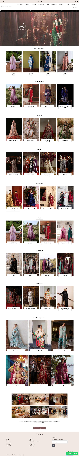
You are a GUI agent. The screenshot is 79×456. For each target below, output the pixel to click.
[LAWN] (14, 264)
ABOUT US (31, 438)
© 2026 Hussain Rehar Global (11, 454)
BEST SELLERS (74, 4)
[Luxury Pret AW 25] (48, 197)
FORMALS (34, 4)
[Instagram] (38, 434)
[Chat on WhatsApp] (72, 453)
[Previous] (6, 63)
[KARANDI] (65, 264)
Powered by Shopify (20, 454)
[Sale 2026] (62, 370)
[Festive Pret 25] (65, 197)
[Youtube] (40, 434)
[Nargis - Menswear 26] (14, 297)
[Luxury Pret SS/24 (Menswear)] (65, 297)
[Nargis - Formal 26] (14, 163)
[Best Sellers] (17, 335)
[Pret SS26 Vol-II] (14, 232)
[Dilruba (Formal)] (31, 163)
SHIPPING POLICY (32, 444)
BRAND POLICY (31, 440)
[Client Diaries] (17, 370)
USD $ (70, 451)
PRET (48, 4)
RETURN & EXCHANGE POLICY (34, 441)
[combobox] (13, 1)
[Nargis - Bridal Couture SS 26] (65, 95)
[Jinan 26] (14, 95)
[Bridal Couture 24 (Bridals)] (48, 129)
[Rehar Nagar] (65, 129)
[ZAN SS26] (48, 95)
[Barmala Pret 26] (65, 232)
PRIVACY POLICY (32, 443)
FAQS (30, 439)
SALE (68, 4)
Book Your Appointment (39, 428)
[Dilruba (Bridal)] (31, 129)
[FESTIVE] (31, 264)
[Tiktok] (42, 434)
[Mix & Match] (40, 335)
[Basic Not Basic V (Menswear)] (31, 297)
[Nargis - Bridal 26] (14, 129)
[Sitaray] (65, 163)
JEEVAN (38, 1)
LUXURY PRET (41, 4)
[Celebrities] (40, 370)
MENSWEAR (61, 4)
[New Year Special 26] (31, 197)
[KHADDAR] (48, 264)
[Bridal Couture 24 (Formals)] (48, 163)
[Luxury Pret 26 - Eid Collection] (14, 197)
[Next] (73, 63)
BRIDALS (27, 4)
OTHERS (75, 7)
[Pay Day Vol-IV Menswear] (48, 297)
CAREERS (30, 445)
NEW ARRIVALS (20, 4)
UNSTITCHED (54, 4)
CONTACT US (31, 447)
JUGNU (41, 1)
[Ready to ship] (62, 335)
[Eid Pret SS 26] (31, 95)
